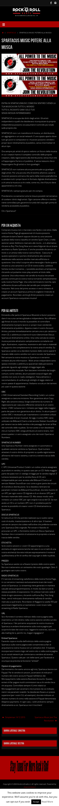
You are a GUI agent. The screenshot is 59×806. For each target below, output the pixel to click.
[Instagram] (55, 3)
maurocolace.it (29, 787)
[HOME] (3, 32)
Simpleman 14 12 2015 (15, 717)
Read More (47, 801)
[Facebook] (51, 3)
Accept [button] (36, 801)
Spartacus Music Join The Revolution (46, 719)
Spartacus (11, 32)
